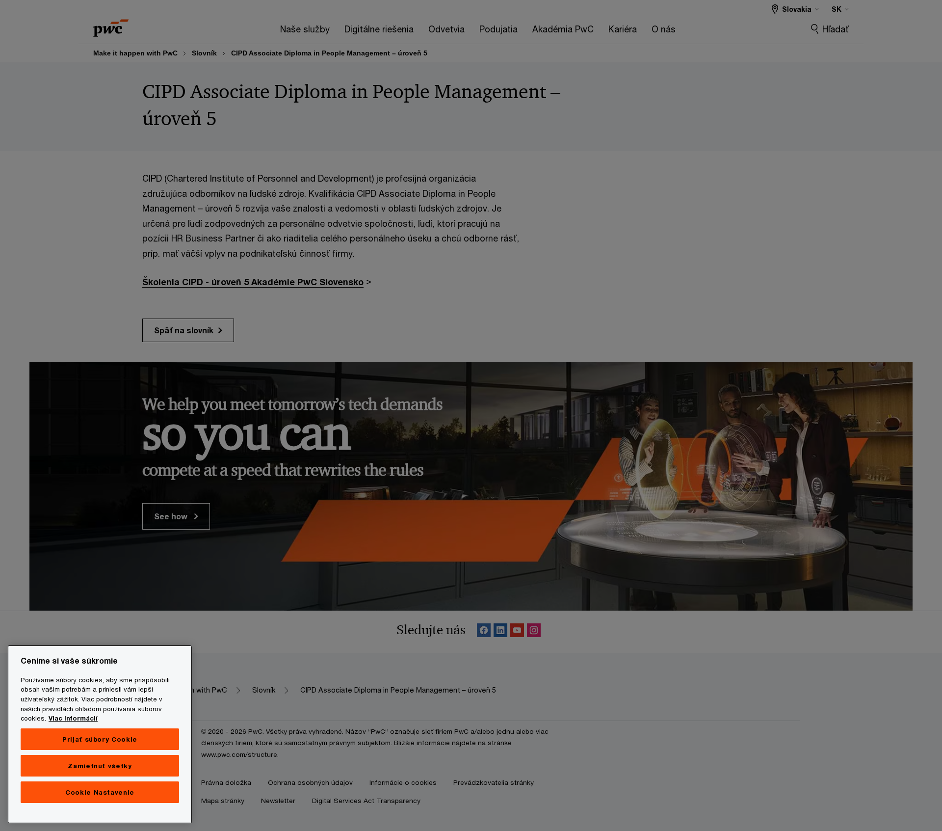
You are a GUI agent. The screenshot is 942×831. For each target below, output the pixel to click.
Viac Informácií (73, 718)
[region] (100, 734)
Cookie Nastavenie (99, 792)
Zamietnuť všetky (100, 766)
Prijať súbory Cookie (99, 739)
